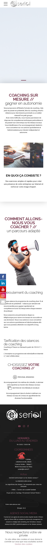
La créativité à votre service (23, 481)
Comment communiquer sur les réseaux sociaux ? (23, 478)
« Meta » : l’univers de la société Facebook (23, 490)
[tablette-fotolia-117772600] (23, 155)
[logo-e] (23, 415)
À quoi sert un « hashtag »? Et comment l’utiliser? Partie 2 (23, 493)
